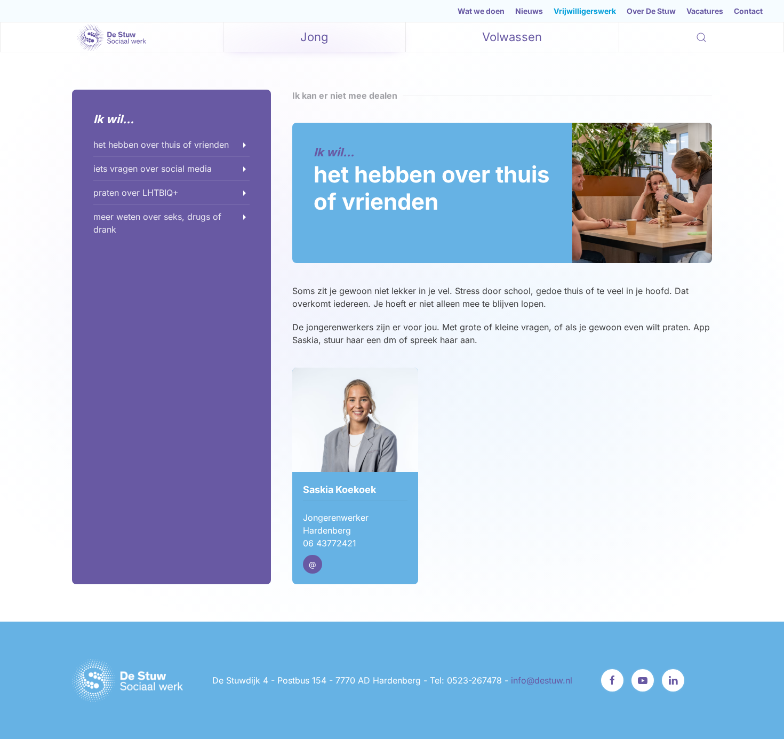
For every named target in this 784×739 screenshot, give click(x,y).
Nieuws (529, 10)
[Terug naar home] (112, 37)
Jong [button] (314, 37)
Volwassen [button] (512, 37)
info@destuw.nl (541, 680)
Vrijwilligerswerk (585, 10)
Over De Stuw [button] (651, 10)
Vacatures (704, 10)
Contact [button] (748, 10)
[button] (701, 37)
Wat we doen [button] (481, 10)
